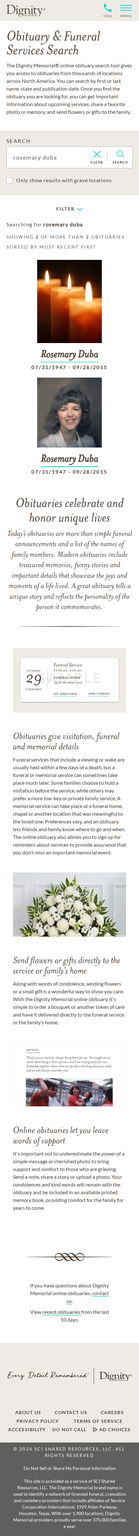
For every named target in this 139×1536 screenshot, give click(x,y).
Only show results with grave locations (64, 180)
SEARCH (18, 141)
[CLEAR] (97, 154)
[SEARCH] (120, 154)
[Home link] (25, 10)
